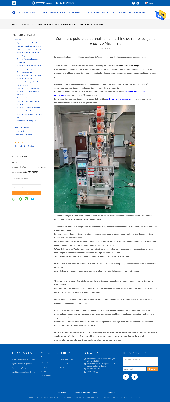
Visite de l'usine (76, 12)
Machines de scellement (25, 72)
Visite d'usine (20, 131)
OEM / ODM (64, 363)
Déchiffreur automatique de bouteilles (26, 122)
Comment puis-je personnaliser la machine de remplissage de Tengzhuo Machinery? (69, 24)
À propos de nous (58, 12)
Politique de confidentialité (85, 392)
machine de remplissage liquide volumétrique (28, 54)
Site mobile (110, 392)
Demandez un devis (137, 12)
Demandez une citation (24, 146)
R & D (62, 368)
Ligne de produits (66, 359)
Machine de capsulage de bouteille (29, 65)
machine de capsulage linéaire (27, 69)
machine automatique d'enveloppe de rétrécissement (30, 83)
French (150, 3)
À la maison (22, 12)
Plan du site (61, 392)
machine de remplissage (128, 66)
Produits (34, 12)
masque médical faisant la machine (29, 111)
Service (43, 371)
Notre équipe (46, 375)
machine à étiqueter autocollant (28, 88)
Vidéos (44, 12)
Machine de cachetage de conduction (30, 75)
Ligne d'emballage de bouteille (27, 43)
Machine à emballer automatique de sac (29, 115)
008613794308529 (30, 172)
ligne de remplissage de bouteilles (29, 49)
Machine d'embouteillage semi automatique (27, 60)
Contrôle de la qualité (97, 12)
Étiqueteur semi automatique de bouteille (28, 93)
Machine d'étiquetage (24, 78)
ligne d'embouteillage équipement (29, 46)
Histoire (44, 367)
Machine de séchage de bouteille (28, 108)
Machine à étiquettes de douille (28, 98)
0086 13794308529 (40, 167)
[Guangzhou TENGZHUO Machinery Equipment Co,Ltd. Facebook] (134, 3)
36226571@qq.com (44, 3)
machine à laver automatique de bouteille (28, 102)
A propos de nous (22, 127)
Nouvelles (19, 142)
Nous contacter (118, 12)
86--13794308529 (67, 3)
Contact (18, 138)
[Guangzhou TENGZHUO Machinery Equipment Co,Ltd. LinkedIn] (138, 3)
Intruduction (45, 363)
